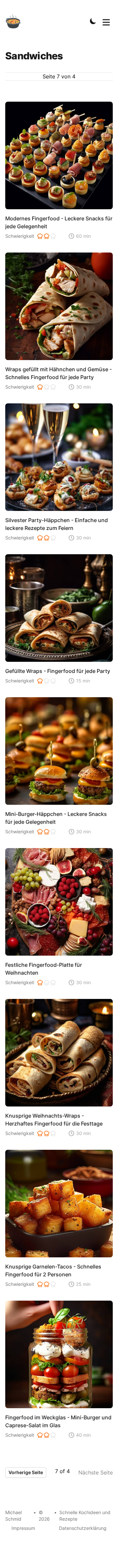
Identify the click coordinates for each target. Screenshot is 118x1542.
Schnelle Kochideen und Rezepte (84, 1516)
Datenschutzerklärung (83, 1528)
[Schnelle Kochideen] (17, 21)
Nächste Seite (95, 1472)
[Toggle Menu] (106, 21)
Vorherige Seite (26, 1472)
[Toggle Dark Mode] (93, 21)
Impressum (23, 1528)
